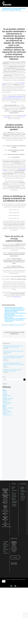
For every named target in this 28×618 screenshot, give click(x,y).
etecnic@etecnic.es (17, 296)
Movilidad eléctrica (12, 325)
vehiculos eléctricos (19, 325)
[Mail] (2, 531)
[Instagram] (5, 533)
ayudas (3, 325)
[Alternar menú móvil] (25, 2)
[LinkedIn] (4, 531)
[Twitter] (6, 531)
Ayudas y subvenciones (17, 324)
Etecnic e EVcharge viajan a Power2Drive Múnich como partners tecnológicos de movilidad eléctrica (13, 358)
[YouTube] (7, 531)
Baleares (6, 325)
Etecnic (4, 390)
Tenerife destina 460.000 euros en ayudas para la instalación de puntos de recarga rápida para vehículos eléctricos (15, 320)
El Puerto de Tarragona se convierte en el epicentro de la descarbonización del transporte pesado (13, 364)
